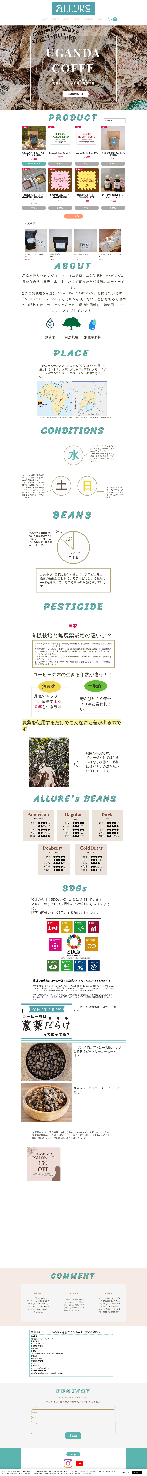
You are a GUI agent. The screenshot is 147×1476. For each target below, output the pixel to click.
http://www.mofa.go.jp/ (97, 417)
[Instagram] (68, 1463)
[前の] (10, 67)
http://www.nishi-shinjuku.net (56, 417)
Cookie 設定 (125, 1472)
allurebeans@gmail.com (40, 1368)
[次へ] (137, 67)
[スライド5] (75, 105)
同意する (137, 1472)
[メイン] (70, 105)
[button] (113, 19)
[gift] (73, 105)
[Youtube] (79, 1463)
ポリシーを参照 (87, 1473)
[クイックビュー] (113, 180)
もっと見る (73, 216)
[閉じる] (144, 1472)
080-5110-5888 (36, 1358)
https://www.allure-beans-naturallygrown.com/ (48, 1373)
